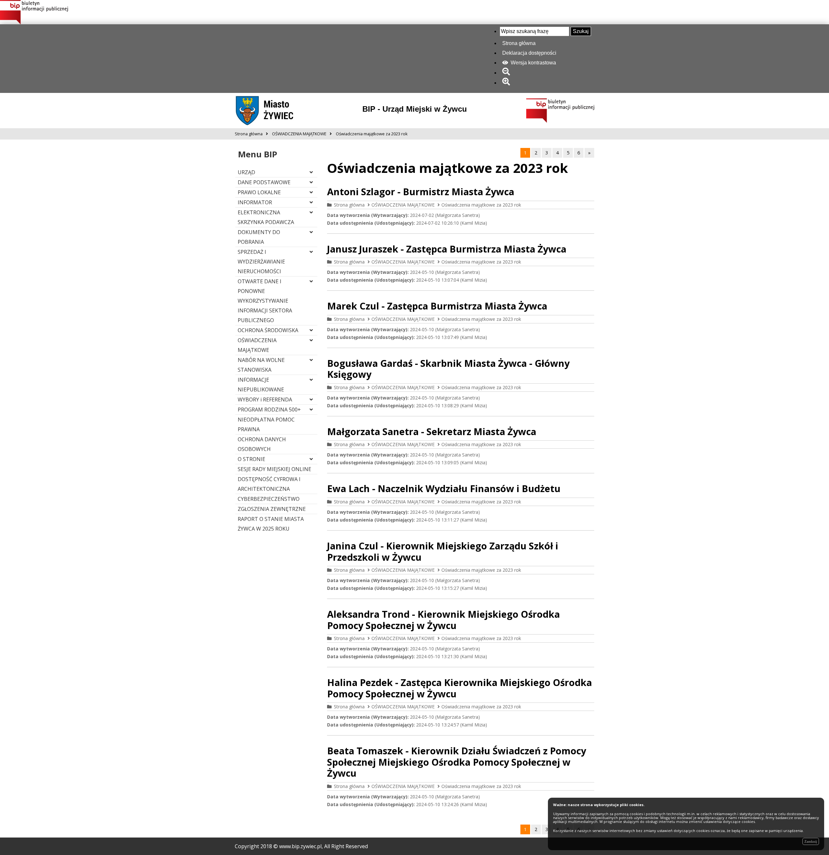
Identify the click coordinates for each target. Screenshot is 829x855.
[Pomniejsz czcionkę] (507, 72)
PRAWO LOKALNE (259, 192)
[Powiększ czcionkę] (507, 82)
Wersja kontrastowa (532, 62)
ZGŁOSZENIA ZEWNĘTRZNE (272, 508)
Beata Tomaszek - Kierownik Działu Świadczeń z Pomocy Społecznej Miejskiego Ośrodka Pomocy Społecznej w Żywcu (456, 761)
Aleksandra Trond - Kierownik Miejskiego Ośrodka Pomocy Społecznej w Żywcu (443, 620)
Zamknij (810, 841)
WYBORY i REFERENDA (265, 399)
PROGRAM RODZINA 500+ (269, 409)
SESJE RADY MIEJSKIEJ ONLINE (274, 469)
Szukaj (581, 31)
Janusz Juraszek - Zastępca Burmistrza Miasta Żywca (446, 248)
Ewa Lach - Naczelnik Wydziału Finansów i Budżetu (444, 488)
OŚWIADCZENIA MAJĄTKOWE (403, 205)
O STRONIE (251, 459)
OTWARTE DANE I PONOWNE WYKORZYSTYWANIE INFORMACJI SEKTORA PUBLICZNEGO (265, 301)
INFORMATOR (255, 202)
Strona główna (519, 43)
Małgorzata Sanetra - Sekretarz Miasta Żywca (431, 431)
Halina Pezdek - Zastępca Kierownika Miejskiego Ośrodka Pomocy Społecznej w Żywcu (459, 688)
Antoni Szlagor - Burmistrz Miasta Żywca (420, 191)
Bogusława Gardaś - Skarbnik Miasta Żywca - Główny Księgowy (448, 369)
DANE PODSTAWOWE (264, 182)
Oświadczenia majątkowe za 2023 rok (481, 205)
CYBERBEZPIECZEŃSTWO (269, 498)
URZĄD (246, 172)
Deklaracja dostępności (529, 53)
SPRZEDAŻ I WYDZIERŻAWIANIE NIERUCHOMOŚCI (261, 261)
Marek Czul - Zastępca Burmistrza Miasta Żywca (437, 305)
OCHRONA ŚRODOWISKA (268, 330)
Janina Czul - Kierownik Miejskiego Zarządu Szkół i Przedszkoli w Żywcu (442, 551)
